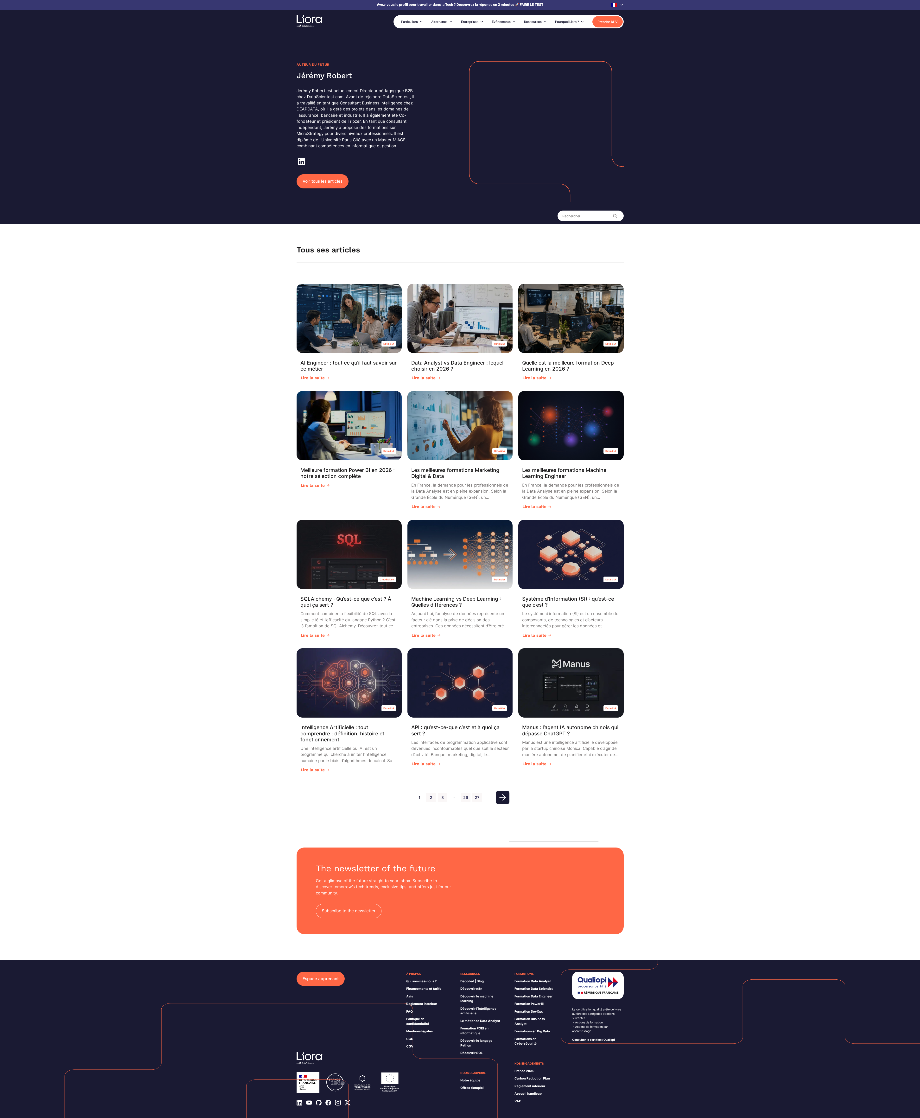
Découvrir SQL (471, 1053)
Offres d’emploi (472, 1088)
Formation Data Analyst (532, 981)
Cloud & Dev (387, 579)
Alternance (439, 22)
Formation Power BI (529, 1004)
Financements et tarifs (423, 988)
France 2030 (524, 1071)
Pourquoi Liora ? (567, 22)
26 (465, 797)
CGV (409, 1046)
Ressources (533, 22)
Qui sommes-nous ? (421, 981)
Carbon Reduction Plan (532, 1078)
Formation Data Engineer (533, 996)
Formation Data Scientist (533, 988)
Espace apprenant (321, 978)
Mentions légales (419, 1031)
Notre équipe (470, 1080)
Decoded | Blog (472, 981)
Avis (409, 996)
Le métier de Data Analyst (480, 1021)
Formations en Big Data (532, 1031)
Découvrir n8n (471, 988)
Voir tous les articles (323, 181)
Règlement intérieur (421, 1004)
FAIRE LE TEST (531, 4)
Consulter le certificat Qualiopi (593, 1039)
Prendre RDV (607, 22)
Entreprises (469, 22)
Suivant (502, 797)
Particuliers (409, 22)
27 (477, 797)
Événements (501, 22)
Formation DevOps (528, 1011)
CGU (409, 1039)
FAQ (409, 1011)
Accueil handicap (528, 1093)
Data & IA (388, 343)
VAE (517, 1101)
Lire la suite (313, 377)
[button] (617, 5)
